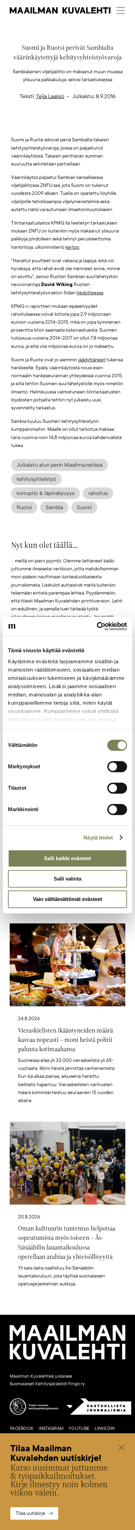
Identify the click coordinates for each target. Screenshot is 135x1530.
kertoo (72, 247)
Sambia (54, 507)
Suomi (84, 507)
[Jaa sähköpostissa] (100, 125)
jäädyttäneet (91, 360)
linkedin (104, 1428)
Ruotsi (24, 507)
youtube (79, 1428)
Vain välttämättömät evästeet (67, 899)
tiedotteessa (89, 292)
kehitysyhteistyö (36, 479)
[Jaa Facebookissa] (78, 125)
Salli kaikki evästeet (67, 858)
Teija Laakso (50, 96)
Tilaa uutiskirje (30, 1513)
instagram (51, 1428)
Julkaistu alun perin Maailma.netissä (59, 465)
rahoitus (98, 493)
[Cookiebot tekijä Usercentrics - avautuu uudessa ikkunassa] (97, 626)
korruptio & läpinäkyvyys (45, 493)
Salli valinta (67, 879)
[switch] (117, 766)
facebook (22, 1428)
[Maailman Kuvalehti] (67, 1358)
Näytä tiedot (98, 837)
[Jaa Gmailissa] (56, 125)
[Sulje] (121, 1448)
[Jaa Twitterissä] (35, 125)
